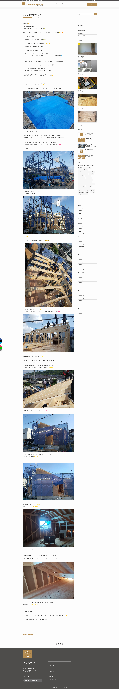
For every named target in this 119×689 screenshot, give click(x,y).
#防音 (93, 165)
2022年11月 (81, 246)
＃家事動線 (92, 192)
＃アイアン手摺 (81, 175)
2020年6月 (81, 311)
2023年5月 (81, 236)
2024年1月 (81, 231)
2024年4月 (81, 223)
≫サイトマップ (26, 676)
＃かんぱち (91, 173)
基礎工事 (80, 173)
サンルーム (80, 169)
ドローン (85, 169)
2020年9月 (81, 303)
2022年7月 (81, 254)
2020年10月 (81, 300)
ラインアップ (53, 657)
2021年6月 (81, 280)
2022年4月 (81, 262)
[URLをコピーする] (1, 350)
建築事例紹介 (82, 30)
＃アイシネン (87, 175)
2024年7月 (81, 215)
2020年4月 (81, 313)
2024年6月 (81, 218)
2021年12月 (81, 269)
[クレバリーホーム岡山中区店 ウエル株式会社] (33, 4)
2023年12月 (81, 233)
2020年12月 (81, 295)
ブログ (51, 668)
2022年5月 (81, 259)
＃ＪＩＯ (85, 194)
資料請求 (92, 4)
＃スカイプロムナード (82, 184)
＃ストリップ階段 (81, 186)
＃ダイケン (80, 188)
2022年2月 (81, 264)
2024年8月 (81, 213)
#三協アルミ (80, 165)
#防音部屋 (80, 167)
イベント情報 (82, 22)
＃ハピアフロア (86, 188)
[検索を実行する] (95, 14)
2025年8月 (81, 205)
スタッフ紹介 (53, 665)
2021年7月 (81, 277)
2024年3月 (81, 226)
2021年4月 (81, 285)
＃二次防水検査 (81, 192)
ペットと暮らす (91, 171)
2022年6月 (81, 256)
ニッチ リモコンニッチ (82, 171)
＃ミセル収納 (91, 190)
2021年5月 (81, 282)
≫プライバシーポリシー (28, 674)
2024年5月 (81, 220)
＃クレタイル (88, 177)
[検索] (96, 0)
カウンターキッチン (87, 167)
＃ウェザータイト (81, 177)
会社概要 (52, 662)
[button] (1, 339)
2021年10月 (81, 272)
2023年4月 (81, 238)
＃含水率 (87, 192)
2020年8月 (81, 305)
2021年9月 (81, 275)
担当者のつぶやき (82, 33)
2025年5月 (81, 208)
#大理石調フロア (87, 165)
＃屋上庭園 (80, 194)
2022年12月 (81, 244)
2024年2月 (81, 228)
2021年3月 (81, 287)
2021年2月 (81, 290)
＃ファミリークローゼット (83, 190)
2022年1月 (81, 267)
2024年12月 (81, 210)
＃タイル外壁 (88, 186)
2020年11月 (81, 298)
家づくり (25, 17)
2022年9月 (81, 249)
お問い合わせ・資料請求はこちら (33, 680)
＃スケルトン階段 (91, 184)
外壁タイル (86, 173)
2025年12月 (81, 202)
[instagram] (91, 0)
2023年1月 (81, 241)
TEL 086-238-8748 (27, 671)
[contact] (94, 0)
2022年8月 (81, 251)
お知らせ (81, 25)
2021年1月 (81, 293)
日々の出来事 (30, 17)
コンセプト (52, 654)
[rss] (92, 0)
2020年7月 (81, 308)
